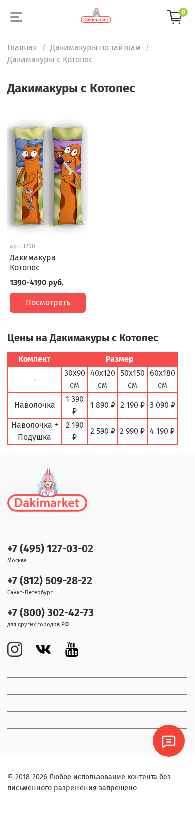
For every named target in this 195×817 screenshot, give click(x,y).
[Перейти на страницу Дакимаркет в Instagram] (15, 649)
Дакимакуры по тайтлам (95, 47)
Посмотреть (48, 302)
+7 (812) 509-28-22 (50, 581)
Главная (23, 47)
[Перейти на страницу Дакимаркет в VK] (43, 649)
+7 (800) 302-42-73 (51, 613)
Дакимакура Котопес (33, 262)
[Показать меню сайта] (16, 17)
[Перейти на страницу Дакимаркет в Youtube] (72, 649)
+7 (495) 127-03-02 (51, 549)
